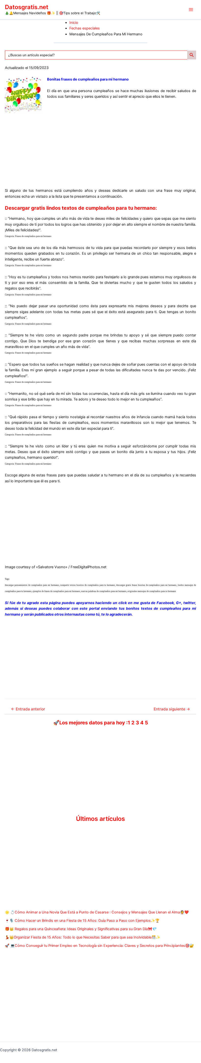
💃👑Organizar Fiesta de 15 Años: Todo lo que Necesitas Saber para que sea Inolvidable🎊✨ (82, 937)
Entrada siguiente (172, 709)
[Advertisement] (100, 147)
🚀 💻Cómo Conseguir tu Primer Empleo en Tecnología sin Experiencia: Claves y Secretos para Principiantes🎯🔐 (99, 945)
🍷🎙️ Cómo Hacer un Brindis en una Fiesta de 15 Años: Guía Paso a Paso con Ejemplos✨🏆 (82, 920)
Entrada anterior (28, 709)
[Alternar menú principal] (191, 9)
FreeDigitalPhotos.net (88, 567)
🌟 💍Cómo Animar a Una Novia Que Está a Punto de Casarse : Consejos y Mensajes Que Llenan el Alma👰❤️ (97, 912)
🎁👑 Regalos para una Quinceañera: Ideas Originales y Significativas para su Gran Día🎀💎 (81, 929)
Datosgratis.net (26, 7)
